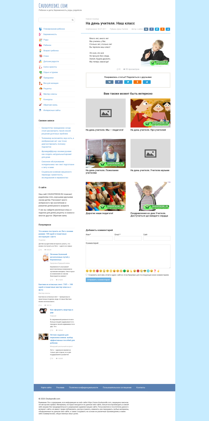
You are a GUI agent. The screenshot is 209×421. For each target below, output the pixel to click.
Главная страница (92, 19)
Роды (46, 40)
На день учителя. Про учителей (148, 129)
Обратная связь (50, 105)
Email (117, 234)
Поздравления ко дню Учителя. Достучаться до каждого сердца (149, 214)
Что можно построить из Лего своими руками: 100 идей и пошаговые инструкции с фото (56, 234)
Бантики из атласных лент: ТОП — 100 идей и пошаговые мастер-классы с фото (56, 287)
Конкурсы (48, 99)
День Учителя (122, 29)
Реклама (60, 387)
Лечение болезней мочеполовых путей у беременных (60, 257)
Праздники (48, 78)
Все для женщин (50, 83)
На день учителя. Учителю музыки (150, 170)
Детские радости (51, 61)
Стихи (46, 56)
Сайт (145, 234)
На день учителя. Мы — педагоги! (104, 129)
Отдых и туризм (50, 72)
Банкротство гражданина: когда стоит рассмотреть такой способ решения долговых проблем (56, 131)
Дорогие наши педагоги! (99, 213)
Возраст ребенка (51, 50)
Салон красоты (50, 67)
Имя (88, 234)
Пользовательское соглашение (117, 387)
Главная (53, 316)
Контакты (140, 387)
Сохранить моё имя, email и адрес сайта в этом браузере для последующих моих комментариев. (128, 275)
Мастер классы (50, 94)
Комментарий (92, 243)
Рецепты (47, 88)
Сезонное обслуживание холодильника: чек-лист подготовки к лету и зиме (58, 164)
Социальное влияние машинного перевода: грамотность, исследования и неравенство (57, 175)
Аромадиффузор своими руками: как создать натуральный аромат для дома (57, 154)
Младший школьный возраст (61, 346)
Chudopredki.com (53, 5)
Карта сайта (46, 387)
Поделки (42, 240)
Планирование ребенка (54, 29)
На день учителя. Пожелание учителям (102, 171)
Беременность (50, 34)
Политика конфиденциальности (83, 387)
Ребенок (47, 45)
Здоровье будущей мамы (60, 263)
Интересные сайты (52, 110)
